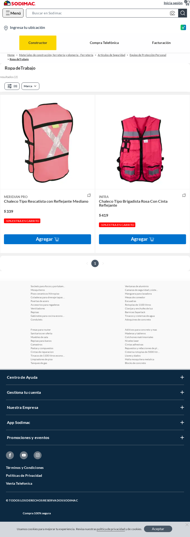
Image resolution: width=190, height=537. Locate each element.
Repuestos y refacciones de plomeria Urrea (142, 348)
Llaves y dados (133, 355)
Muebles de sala (39, 337)
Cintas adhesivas (134, 344)
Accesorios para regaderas (45, 304)
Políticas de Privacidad (24, 475)
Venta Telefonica (19, 483)
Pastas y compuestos (42, 348)
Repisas (35, 312)
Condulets (36, 319)
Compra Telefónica (104, 42)
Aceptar (158, 529)
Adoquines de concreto (138, 319)
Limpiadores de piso (42, 359)
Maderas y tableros (135, 333)
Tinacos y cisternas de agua (140, 315)
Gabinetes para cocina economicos (48, 315)
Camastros (36, 344)
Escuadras (130, 300)
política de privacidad (111, 529)
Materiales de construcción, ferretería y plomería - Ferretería (56, 55)
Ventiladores (38, 308)
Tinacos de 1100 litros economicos (48, 355)
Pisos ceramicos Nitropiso (45, 293)
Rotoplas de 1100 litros (138, 304)
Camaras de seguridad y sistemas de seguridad (142, 289)
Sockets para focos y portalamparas (48, 286)
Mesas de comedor (135, 297)
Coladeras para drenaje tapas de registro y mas (48, 297)
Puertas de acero (40, 300)
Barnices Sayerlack (135, 312)
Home (11, 55)
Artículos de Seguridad (111, 55)
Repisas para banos (41, 340)
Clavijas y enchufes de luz (139, 308)
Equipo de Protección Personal (148, 55)
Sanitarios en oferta (41, 333)
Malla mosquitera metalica (139, 359)
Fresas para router (41, 329)
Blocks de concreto (135, 362)
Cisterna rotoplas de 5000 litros (142, 351)
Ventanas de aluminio (137, 286)
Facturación (161, 42)
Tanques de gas (39, 362)
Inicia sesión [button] (173, 3)
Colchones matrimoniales (139, 337)
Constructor (37, 42)
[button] (108, 13)
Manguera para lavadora (138, 293)
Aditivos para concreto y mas (141, 329)
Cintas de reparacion (42, 351)
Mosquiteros (38, 289)
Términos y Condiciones (25, 467)
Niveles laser (132, 340)
